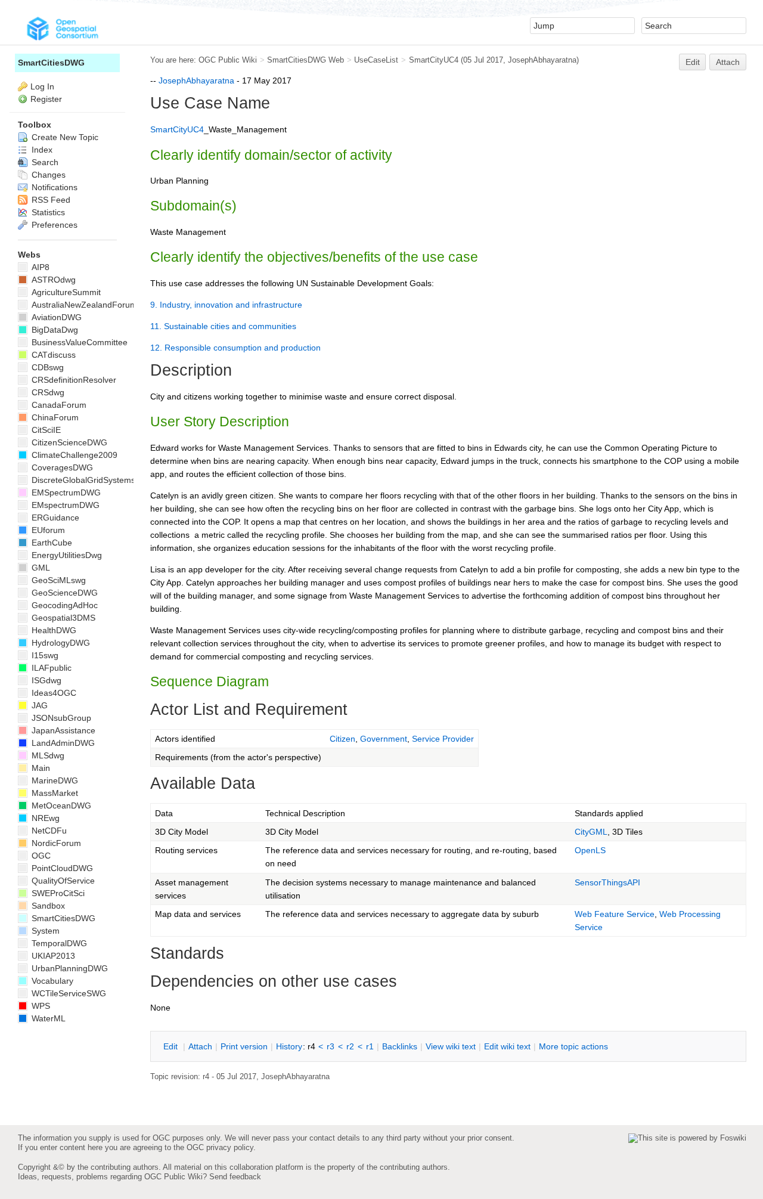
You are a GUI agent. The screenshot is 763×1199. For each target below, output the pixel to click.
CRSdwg (46, 392)
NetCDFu (48, 830)
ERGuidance (54, 517)
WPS (39, 1006)
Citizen (342, 738)
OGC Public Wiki (227, 59)
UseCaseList (376, 59)
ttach (200, 1046)
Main (39, 768)
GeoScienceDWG (63, 592)
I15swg (43, 655)
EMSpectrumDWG (65, 492)
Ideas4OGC (52, 693)
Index (40, 149)
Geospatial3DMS (62, 617)
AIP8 (39, 267)
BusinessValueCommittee (78, 342)
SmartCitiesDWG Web (305, 59)
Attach (728, 62)
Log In (42, 86)
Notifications (53, 187)
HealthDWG (52, 630)
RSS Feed (49, 200)
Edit (693, 62)
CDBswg (46, 367)
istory (289, 1046)
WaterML (47, 1018)
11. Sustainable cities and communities (223, 326)
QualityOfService (62, 880)
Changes (47, 174)
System (44, 930)
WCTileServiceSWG (67, 993)
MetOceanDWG (60, 805)
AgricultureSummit (65, 292)
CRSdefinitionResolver (72, 380)
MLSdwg (46, 755)
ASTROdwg (52, 279)
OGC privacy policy (220, 1147)
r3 (330, 1046)
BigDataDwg (53, 329)
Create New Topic (63, 137)
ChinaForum (54, 417)
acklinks (399, 1046)
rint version (244, 1046)
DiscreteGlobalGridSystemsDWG (92, 480)
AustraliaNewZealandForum (83, 304)
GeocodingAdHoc (63, 605)
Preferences (53, 225)
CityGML (591, 831)
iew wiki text (451, 1046)
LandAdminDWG (62, 743)
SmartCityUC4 (433, 59)
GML (39, 567)
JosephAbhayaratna (542, 59)
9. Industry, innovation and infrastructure (226, 304)
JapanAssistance (62, 730)
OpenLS (590, 850)
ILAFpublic (50, 668)
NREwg (44, 818)
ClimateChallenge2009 (73, 455)
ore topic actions (573, 1046)
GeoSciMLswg (57, 580)
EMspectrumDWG (64, 505)
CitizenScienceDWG (68, 442)
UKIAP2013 (52, 956)
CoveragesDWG (61, 467)
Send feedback (235, 1176)
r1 (370, 1046)
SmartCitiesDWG (51, 62)
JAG (38, 705)
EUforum (47, 530)
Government (383, 738)
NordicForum (55, 843)
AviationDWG (55, 317)
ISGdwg (45, 680)
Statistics (47, 212)
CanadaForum (57, 405)
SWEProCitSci (57, 893)
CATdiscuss (52, 355)
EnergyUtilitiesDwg (65, 555)
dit (171, 1046)
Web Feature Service (615, 914)
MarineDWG (53, 780)
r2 (350, 1046)
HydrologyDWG (59, 642)
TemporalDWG (58, 943)
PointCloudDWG (61, 868)
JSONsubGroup (60, 718)
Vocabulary (51, 981)
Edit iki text (507, 1046)
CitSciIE (45, 430)
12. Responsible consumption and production (235, 347)
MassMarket (53, 793)
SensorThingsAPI (607, 882)
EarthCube (50, 542)
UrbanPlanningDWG (68, 968)
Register (46, 99)
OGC (40, 855)
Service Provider (443, 738)
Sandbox (47, 905)
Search (43, 162)
